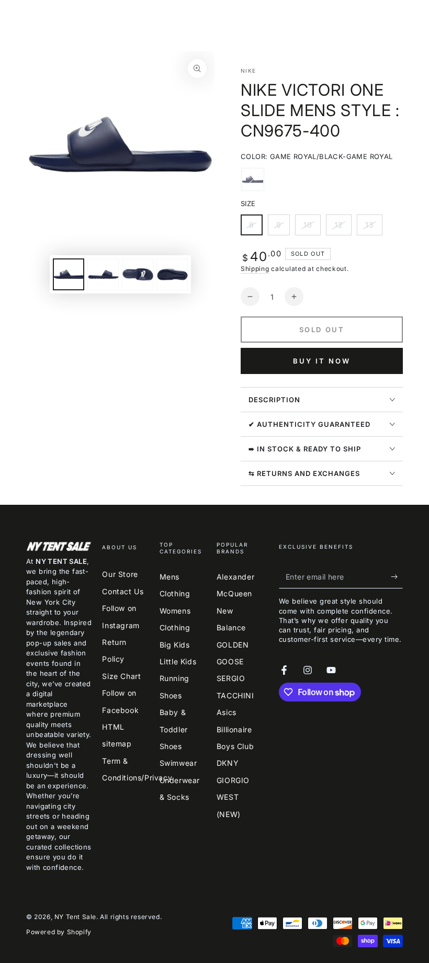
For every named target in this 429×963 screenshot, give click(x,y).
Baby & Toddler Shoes (174, 729)
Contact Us (122, 591)
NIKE (248, 70)
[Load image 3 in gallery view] (137, 274)
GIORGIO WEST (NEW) (233, 797)
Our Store (120, 574)
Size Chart (121, 676)
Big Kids (175, 644)
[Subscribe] (397, 576)
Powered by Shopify (59, 932)
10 (312, 227)
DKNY (228, 762)
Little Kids (178, 661)
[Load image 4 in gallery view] (172, 274)
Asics (226, 712)
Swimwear (178, 762)
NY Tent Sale (75, 917)
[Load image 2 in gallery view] (103, 274)
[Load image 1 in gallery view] (68, 274)
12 (343, 227)
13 (373, 227)
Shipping (255, 269)
